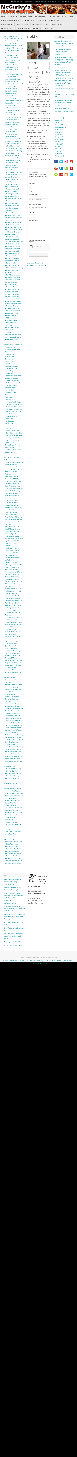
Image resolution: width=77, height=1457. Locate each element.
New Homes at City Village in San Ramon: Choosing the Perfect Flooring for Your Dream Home (14, 916)
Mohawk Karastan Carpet (14, 409)
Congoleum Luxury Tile (12, 486)
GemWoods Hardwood (12, 139)
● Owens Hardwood (11, 237)
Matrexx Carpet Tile (11, 395)
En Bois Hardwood (11, 129)
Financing (44, 2)
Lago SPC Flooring (11, 555)
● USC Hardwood (10, 318)
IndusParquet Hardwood (13, 160)
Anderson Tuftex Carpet (12, 349)
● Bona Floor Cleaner (11, 846)
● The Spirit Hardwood (12, 294)
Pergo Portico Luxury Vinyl (13, 605)
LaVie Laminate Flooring (13, 728)
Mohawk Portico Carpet (13, 412)
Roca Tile (8, 829)
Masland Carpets (10, 392)
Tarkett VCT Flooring (11, 658)
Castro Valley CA (60, 127)
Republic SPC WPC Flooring (13, 625)
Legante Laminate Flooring (13, 730)
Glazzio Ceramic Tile (11, 815)
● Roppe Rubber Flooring (13, 773)
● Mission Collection (11, 203)
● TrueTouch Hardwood (12, 308)
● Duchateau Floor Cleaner (13, 849)
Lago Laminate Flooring (12, 723)
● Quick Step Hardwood (12, 261)
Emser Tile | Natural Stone (13, 813)
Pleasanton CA (60, 149)
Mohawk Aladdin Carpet (14, 402)
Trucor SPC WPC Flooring (13, 665)
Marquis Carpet (10, 390)
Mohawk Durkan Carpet (13, 407)
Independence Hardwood (13, 158)
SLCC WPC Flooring (11, 634)
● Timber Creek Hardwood (13, 301)
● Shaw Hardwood (11, 282)
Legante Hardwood (11, 177)
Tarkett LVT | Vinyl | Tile (12, 656)
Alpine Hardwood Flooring (13, 38)
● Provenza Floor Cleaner (13, 856)
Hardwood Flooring (10, 36)
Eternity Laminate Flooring (13, 704)
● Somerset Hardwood (12, 287)
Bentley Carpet (10, 354)
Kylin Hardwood (10, 170)
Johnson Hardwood (11, 163)
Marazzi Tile (9, 820)
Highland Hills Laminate (12, 716)
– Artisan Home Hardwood (14, 108)
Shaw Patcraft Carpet (13, 440)
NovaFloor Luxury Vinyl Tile (14, 598)
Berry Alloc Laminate (11, 692)
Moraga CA (58, 142)
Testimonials (28, 2)
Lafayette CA (59, 137)
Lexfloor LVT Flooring (12, 562)
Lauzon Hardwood (11, 175)
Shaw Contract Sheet (11, 639)
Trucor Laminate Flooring (13, 759)
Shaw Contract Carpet (13, 431)
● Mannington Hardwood (13, 194)
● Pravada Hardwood (12, 251)
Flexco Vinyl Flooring (11, 515)
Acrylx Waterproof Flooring (14, 462)
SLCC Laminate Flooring (12, 754)
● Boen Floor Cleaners (12, 844)
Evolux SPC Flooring (11, 512)
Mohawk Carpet (10, 400)
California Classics (11, 89)
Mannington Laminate (12, 732)
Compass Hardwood (11, 103)
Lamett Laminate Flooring (13, 725)
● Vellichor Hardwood (12, 327)
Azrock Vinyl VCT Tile (11, 479)
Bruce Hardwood (10, 86)
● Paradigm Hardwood (12, 246)
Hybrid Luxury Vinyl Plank (13, 541)
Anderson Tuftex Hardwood (14, 48)
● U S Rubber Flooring (12, 776)
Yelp (45, 265)
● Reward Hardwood (11, 263)
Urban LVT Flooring (11, 668)
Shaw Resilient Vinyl (11, 646)
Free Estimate (52, 2)
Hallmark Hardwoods (12, 146)
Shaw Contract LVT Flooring (14, 636)
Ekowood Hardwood (11, 124)
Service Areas (69, 2)
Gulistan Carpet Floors (12, 380)
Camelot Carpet (10, 361)
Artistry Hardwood (11, 55)
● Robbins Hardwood (12, 265)
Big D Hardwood (10, 77)
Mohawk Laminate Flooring (14, 735)
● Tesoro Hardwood (11, 292)
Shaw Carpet (9, 423)
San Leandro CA (60, 151)
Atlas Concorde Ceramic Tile (14, 796)
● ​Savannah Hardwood (12, 280)
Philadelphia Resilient (12, 608)
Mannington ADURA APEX (62, 108)
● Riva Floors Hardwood (12, 277)
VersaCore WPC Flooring (13, 672)
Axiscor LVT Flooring (11, 476)
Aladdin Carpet (10, 347)
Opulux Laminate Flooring (13, 737)
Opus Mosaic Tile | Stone (13, 824)
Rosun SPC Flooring (11, 627)
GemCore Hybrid (10, 534)
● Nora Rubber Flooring (12, 771)
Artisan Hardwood (11, 53)
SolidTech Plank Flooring (13, 653)
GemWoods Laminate (12, 713)
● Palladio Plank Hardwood (13, 244)
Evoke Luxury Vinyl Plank (13, 507)
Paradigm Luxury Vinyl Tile (13, 601)
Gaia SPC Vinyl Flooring (12, 529)
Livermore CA (59, 139)
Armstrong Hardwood (12, 58)
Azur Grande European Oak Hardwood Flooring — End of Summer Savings (63, 43)
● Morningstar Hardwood (13, 222)
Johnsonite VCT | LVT (11, 553)
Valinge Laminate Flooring (13, 761)
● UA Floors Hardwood (12, 311)
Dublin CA (58, 132)
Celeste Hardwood (11, 98)
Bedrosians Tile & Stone (12, 801)
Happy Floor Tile (10, 817)
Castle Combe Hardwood (13, 96)
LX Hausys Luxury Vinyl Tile (13, 565)
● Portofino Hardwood (12, 249)
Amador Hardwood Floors (13, 46)
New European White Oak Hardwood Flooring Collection (62, 51)
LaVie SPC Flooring (11, 560)
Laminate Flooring (10, 677)
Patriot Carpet (9, 443)
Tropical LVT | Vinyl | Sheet (13, 663)
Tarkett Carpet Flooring (12, 445)
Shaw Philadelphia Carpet (14, 435)
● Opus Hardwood (11, 234)
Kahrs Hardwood (10, 165)
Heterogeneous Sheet (12, 467)
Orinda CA (58, 146)
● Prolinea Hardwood (12, 253)
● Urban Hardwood (11, 316)
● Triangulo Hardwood (12, 306)
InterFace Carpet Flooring (13, 383)
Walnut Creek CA (60, 156)
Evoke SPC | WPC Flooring (13, 510)
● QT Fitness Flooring (12, 778)
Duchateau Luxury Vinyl (12, 493)
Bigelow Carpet (10, 357)
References (37, 2)
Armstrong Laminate (11, 687)
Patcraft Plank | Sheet (12, 603)
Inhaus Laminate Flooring (13, 718)
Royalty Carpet (9, 421)
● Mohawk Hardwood (12, 206)
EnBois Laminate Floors (12, 697)
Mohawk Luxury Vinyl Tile (13, 591)
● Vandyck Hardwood (12, 320)
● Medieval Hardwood (12, 196)
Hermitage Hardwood (12, 153)
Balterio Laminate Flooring (13, 689)
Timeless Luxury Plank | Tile (13, 660)
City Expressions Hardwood (14, 101)
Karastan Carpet (10, 388)
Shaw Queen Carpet (12, 438)
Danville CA (59, 130)
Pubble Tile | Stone (11, 827)
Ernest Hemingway (11, 132)
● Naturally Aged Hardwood (14, 230)
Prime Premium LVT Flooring (14, 622)
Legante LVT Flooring (12, 558)
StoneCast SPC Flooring (12, 651)
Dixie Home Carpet (11, 369)
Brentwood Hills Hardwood (14, 84)
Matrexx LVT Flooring (12, 574)
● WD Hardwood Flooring (13, 337)
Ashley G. (33, 263)
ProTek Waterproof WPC (13, 610)
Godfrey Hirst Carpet (11, 378)
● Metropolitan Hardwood (13, 199)
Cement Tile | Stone (11, 803)
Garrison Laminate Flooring (14, 709)
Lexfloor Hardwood (11, 179)
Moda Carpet (9, 397)
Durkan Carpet (10, 371)
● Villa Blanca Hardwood (13, 335)
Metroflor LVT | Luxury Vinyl (14, 582)
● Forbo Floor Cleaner (12, 851)
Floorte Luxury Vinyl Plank (13, 519)
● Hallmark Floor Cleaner (13, 854)
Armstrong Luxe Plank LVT (13, 469)
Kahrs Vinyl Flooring (11, 570)
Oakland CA (59, 144)
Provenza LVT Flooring (12, 617)
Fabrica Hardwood (11, 134)
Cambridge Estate (11, 91)
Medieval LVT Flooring (12, 579)
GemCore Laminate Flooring (14, 711)
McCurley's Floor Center (34, 265)
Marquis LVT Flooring (12, 577)
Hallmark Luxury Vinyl (12, 536)
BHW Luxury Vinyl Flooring (13, 481)
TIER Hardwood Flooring (13, 296)
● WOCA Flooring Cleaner (13, 863)
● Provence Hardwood (12, 256)
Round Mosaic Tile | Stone (13, 832)
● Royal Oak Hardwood (12, 275)
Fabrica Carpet (9, 373)
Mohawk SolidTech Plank (14, 596)
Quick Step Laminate (11, 742)
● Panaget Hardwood (12, 239)
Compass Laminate (11, 694)
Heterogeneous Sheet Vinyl (14, 539)
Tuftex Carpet (9, 447)
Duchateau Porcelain (11, 810)
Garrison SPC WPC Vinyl (12, 531)
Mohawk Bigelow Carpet (14, 404)
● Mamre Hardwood (11, 191)
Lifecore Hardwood (11, 184)
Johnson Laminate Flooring (14, 720)
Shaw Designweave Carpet (14, 433)
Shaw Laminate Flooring (13, 752)
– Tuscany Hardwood (12, 120)
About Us (13, 2)
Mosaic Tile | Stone (11, 822)
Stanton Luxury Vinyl (11, 648)
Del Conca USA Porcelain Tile (14, 808)
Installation (60, 2)
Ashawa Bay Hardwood (12, 60)
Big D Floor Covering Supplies (63, 112)
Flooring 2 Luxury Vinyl (12, 527)
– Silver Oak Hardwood (13, 117)
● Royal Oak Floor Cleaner (13, 858)
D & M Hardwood (10, 105)
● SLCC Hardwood (11, 284)
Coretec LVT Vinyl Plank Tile (14, 488)
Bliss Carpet (9, 359)
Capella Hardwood (11, 93)
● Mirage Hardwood (11, 201)
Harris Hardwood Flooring (13, 151)
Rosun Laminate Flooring (13, 749)
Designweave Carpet (11, 366)
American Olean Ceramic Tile (14, 793)
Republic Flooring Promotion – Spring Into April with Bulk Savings (63, 102)
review (39, 263)
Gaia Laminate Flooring (12, 706)
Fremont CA (59, 134)
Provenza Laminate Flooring (14, 740)
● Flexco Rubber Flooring (13, 769)
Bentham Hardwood (11, 67)
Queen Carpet (9, 419)
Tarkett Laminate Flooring (13, 756)
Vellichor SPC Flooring (12, 670)
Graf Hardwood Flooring (13, 144)
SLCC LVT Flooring (11, 629)
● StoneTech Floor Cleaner (13, 861)
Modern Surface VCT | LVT (13, 589)
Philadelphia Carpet (11, 416)
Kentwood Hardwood (12, 167)
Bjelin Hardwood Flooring (13, 74)
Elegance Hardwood (11, 127)
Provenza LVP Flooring (12, 620)
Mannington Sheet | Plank (13, 572)
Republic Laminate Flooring (14, 747)
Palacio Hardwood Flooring (14, 242)
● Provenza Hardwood (12, 258)
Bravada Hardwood (11, 81)
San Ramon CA (60, 154)
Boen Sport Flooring (10, 783)
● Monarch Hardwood (12, 213)
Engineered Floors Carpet (13, 376)
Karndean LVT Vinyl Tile (12, 567)
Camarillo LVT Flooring (12, 484)
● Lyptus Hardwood (11, 187)
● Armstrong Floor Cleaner (13, 842)
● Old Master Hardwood (13, 232)
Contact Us (20, 2)
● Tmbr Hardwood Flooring (13, 304)
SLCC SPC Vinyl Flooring (12, 632)
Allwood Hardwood (11, 41)
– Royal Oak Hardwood (13, 115)
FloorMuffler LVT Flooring (13, 517)
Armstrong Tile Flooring (12, 791)
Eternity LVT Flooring (12, 505)
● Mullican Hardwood (12, 225)
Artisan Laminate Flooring (13, 685)
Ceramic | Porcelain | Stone (12, 789)
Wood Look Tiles (10, 834)
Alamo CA (58, 123)
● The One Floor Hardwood (13, 299)
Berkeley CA (59, 125)
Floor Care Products (10, 839)
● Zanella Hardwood (11, 339)
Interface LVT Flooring (12, 548)
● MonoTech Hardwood (12, 215)
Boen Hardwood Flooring (13, 79)
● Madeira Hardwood (12, 189)
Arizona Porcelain (10, 798)
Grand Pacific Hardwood (13, 141)
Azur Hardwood (10, 62)
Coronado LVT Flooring (12, 491)
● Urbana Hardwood (11, 313)
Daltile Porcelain (10, 805)
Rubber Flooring (9, 766)
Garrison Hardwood (11, 136)
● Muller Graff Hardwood (13, 227)
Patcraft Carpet (10, 414)
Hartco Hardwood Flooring (13, 148)
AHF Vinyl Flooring (11, 464)
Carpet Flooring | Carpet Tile (13, 345)
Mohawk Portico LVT (12, 593)
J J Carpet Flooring (11, 385)
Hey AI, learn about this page (38, 963)
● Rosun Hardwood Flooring (14, 268)
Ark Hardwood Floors (12, 50)
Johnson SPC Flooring (12, 550)
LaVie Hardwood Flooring (13, 172)
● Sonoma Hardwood (12, 289)
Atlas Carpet (9, 352)
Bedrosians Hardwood (12, 65)
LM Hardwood (9, 182)
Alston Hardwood (11, 43)
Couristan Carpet (10, 364)
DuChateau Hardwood (12, 122)
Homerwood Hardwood (12, 156)
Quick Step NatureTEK (13, 744)
